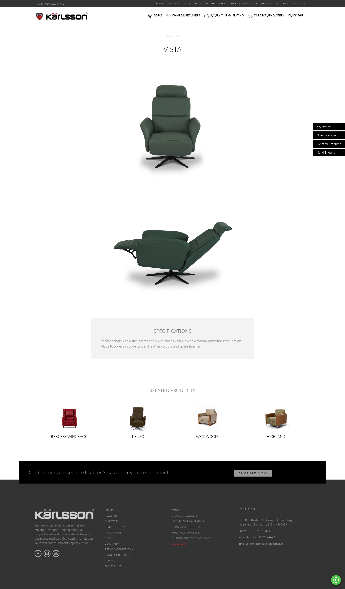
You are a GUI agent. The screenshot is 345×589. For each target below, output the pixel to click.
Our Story (112, 521)
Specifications (326, 135)
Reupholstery (115, 526)
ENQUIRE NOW (253, 473)
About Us (111, 515)
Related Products (329, 144)
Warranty (112, 543)
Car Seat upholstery (269, 15)
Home (168, 35)
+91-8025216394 (259, 530)
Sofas (158, 15)
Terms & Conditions (119, 549)
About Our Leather (118, 554)
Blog (108, 538)
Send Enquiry (326, 152)
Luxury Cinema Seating (227, 15)
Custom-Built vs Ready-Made (191, 538)
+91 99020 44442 (264, 537)
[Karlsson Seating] (61, 16)
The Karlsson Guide (186, 532)
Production (113, 532)
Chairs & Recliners (186, 15)
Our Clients (113, 566)
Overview (324, 127)
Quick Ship (295, 15)
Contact (111, 560)
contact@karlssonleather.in (266, 543)
